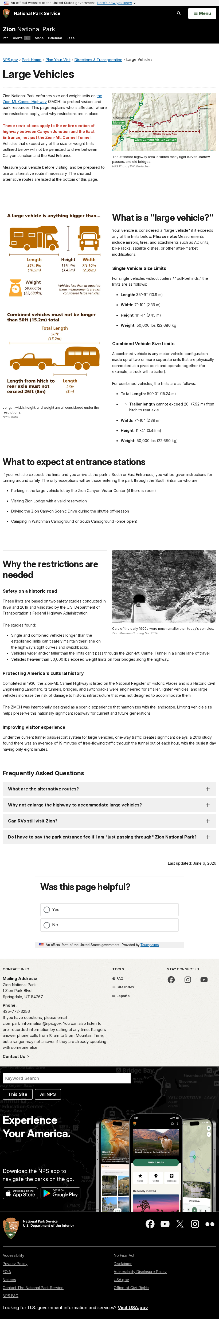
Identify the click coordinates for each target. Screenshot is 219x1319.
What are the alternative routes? (43, 789)
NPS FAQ (10, 1295)
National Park (29, 29)
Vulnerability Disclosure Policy (140, 1271)
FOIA (7, 1271)
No (55, 924)
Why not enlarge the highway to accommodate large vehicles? (75, 805)
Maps (39, 38)
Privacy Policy (15, 1263)
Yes (55, 909)
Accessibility (13, 1255)
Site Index (125, 987)
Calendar (55, 38)
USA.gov (121, 1279)
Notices (9, 1279)
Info (6, 38)
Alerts (20, 38)
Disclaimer (123, 1263)
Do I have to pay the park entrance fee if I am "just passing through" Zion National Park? (102, 837)
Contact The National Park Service (33, 1287)
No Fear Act (124, 1255)
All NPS (48, 1094)
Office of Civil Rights (131, 1287)
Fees (71, 38)
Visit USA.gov (133, 1307)
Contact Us (14, 1056)
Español (123, 996)
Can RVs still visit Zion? (32, 821)
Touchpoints (149, 944)
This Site (17, 1094)
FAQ (119, 978)
